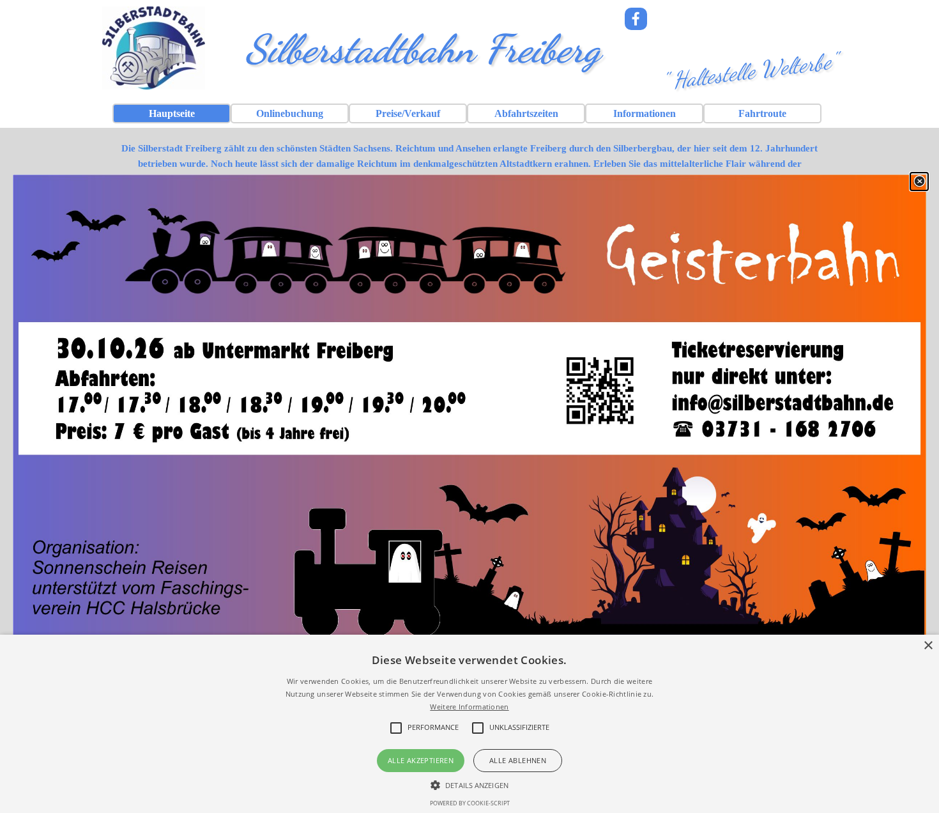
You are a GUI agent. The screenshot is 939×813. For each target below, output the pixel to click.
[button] (469, 783)
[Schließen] (919, 181)
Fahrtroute (762, 113)
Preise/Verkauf (408, 113)
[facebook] (636, 19)
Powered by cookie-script (470, 803)
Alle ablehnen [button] (517, 760)
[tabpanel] (470, 171)
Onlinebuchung (289, 113)
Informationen (644, 113)
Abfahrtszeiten (526, 113)
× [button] (928, 646)
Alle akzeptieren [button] (421, 760)
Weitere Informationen (469, 706)
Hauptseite (172, 113)
